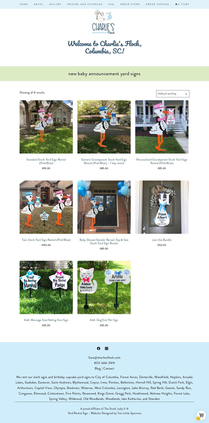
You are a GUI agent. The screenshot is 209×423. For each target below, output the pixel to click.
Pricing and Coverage (85, 4)
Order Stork (130, 4)
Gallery (55, 4)
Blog (98, 368)
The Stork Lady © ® (116, 409)
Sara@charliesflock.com (104, 357)
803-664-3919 (104, 363)
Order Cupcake (158, 4)
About (39, 4)
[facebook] (98, 348)
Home (24, 4)
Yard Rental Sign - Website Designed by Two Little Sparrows (104, 413)
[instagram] (107, 348)
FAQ (111, 4)
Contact (108, 368)
